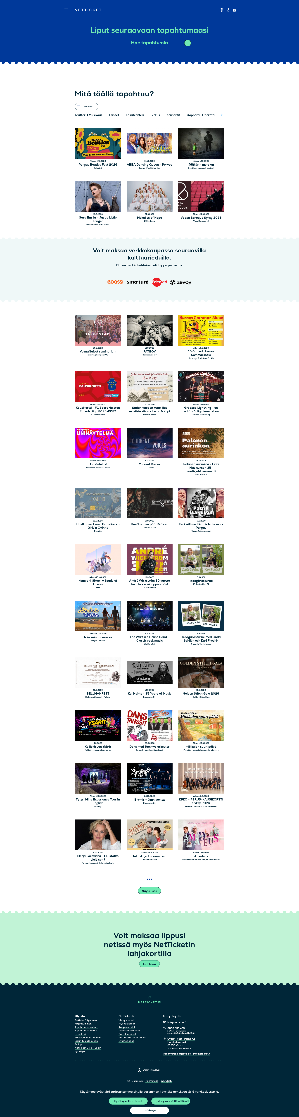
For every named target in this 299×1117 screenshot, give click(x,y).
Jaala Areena (149, 528)
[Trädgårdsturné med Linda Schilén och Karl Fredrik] (201, 616)
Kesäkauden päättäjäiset (149, 524)
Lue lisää (149, 964)
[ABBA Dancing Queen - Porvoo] (150, 144)
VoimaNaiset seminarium (98, 351)
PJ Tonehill (149, 468)
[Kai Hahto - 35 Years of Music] (150, 673)
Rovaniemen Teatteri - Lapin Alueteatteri (201, 859)
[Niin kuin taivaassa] (98, 616)
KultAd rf (98, 168)
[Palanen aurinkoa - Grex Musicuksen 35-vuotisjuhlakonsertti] (201, 443)
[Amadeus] (201, 835)
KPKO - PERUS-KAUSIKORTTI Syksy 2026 (201, 801)
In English (166, 1080)
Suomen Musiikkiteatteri (149, 168)
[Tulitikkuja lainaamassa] (150, 835)
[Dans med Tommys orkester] (150, 726)
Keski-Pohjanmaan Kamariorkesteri (201, 806)
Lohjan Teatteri (98, 640)
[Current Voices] (150, 443)
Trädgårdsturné (201, 581)
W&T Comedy (149, 587)
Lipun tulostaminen (86, 1040)
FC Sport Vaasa (98, 415)
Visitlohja (98, 806)
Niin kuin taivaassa (98, 637)
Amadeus (201, 856)
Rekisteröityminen (86, 1020)
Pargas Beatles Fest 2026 (98, 165)
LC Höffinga (149, 221)
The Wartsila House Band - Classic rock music (149, 639)
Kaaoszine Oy (149, 697)
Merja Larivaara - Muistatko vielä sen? (98, 858)
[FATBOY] (150, 331)
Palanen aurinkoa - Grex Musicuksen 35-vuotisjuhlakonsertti (201, 467)
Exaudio (98, 531)
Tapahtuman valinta (86, 1027)
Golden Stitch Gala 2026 (201, 693)
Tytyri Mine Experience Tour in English (98, 801)
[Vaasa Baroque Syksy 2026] (201, 197)
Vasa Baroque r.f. (201, 221)
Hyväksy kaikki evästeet (128, 1101)
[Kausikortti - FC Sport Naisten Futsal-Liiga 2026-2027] (98, 387)
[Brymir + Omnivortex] (150, 779)
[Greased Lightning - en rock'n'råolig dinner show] (201, 387)
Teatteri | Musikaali (88, 115)
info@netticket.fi (176, 1022)
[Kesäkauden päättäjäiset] (150, 503)
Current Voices (149, 464)
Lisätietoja (149, 1110)
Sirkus (155, 115)
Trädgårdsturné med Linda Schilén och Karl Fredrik (201, 639)
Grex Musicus (201, 475)
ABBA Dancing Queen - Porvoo (149, 165)
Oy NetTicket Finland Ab (181, 1038)
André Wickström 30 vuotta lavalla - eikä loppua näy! (149, 582)
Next (222, 115)
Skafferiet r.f (149, 644)
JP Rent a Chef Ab (201, 584)
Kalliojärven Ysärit (98, 747)
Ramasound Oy (149, 355)
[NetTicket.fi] (149, 1002)
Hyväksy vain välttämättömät (171, 1101)
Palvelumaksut (127, 1034)
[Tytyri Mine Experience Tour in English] (98, 779)
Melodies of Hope (149, 218)
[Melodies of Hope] (150, 197)
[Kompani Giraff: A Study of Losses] (98, 560)
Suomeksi (137, 1080)
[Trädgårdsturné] (201, 560)
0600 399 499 (176, 1028)
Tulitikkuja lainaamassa (149, 856)
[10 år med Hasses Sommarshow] (201, 331)
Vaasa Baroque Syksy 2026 (201, 218)
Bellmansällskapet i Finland (97, 697)
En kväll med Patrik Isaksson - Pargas (201, 526)
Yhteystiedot (126, 1020)
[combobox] (149, 42)
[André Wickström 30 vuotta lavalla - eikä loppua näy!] (150, 560)
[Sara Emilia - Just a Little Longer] (98, 197)
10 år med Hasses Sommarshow (201, 353)
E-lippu (79, 1044)
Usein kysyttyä (151, 1069)
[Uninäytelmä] (98, 443)
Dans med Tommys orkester (149, 747)
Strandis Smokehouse (201, 644)
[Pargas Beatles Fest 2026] (98, 144)
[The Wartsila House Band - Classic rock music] (150, 616)
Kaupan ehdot (127, 1027)
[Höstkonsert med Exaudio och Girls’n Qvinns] (98, 503)
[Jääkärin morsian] (201, 144)
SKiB (98, 587)
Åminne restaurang (201, 415)
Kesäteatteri (135, 115)
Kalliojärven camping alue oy (98, 750)
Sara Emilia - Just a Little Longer (98, 219)
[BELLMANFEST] (98, 673)
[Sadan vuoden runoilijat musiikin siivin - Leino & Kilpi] (150, 387)
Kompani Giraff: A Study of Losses (97, 582)
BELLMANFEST (98, 693)
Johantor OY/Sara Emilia (97, 224)
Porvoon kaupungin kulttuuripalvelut (98, 863)
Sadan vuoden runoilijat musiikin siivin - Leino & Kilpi (149, 409)
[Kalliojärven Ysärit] (98, 726)
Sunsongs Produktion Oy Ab (201, 358)
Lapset (114, 115)
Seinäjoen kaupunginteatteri (201, 168)
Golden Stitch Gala (201, 697)
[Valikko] (65, 10)
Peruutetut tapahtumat (132, 1037)
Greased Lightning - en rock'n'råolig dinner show (201, 409)
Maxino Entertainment (201, 531)
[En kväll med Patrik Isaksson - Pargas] (201, 503)
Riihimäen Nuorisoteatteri (98, 468)
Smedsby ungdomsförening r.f (149, 750)
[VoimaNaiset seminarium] (98, 331)
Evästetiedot (126, 1040)
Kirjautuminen (83, 1023)
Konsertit (173, 115)
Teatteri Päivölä (149, 859)
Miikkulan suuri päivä (201, 747)
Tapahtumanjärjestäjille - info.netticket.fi (186, 1053)
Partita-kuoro (149, 415)
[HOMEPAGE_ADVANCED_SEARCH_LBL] (187, 43)
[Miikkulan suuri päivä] (201, 726)
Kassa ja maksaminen (88, 1037)
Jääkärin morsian (201, 165)
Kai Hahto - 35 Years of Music (149, 693)
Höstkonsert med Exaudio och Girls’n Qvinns (98, 526)
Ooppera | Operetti (201, 115)
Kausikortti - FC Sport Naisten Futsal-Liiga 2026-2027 (98, 409)
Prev (78, 115)
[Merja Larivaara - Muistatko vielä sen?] (98, 835)
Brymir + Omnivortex (149, 800)
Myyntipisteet (127, 1023)
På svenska (151, 1080)
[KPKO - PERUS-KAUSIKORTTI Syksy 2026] (201, 779)
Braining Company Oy (98, 355)
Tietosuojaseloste (129, 1030)
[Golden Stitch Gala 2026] (201, 673)
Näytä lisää (149, 891)
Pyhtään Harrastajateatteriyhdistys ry (201, 750)
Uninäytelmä (98, 464)
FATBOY (149, 351)
